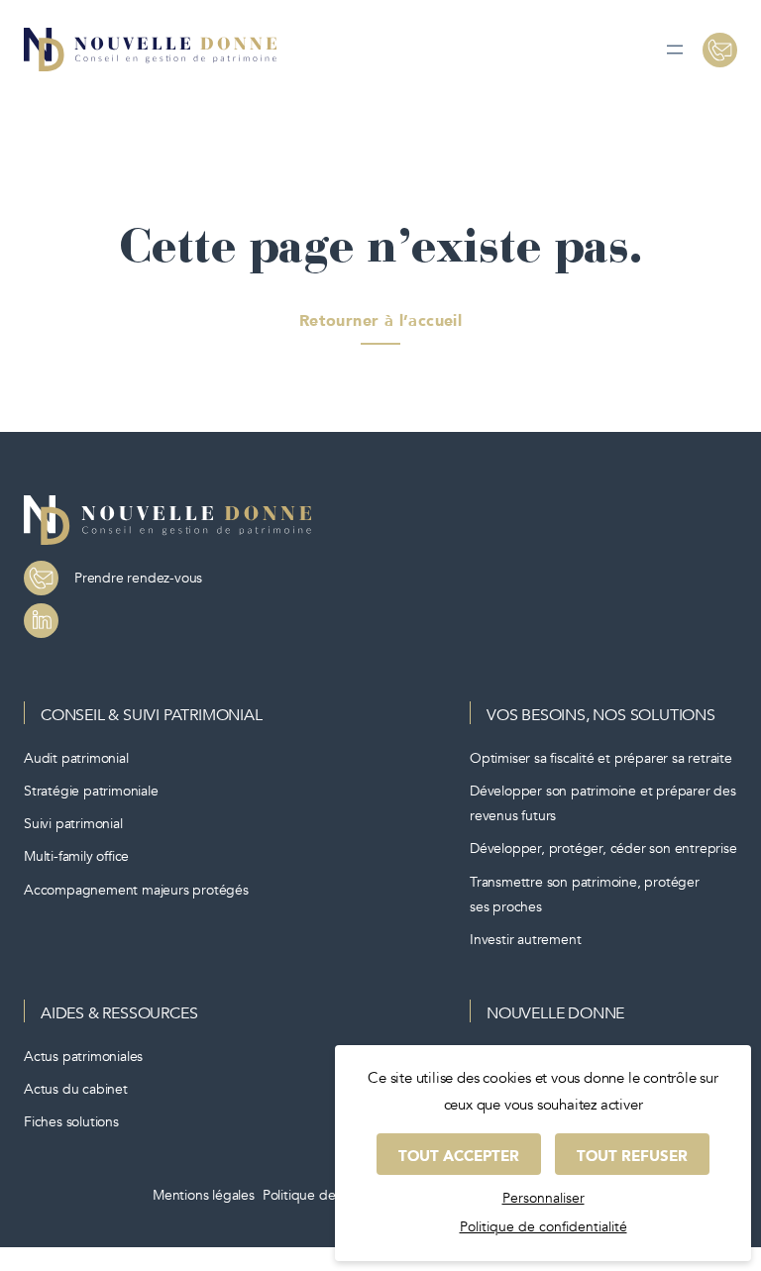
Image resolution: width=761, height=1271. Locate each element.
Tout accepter (458, 1156)
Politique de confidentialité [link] (543, 1227)
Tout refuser (632, 1156)
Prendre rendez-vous (138, 578)
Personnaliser (543, 1198)
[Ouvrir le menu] (675, 49)
